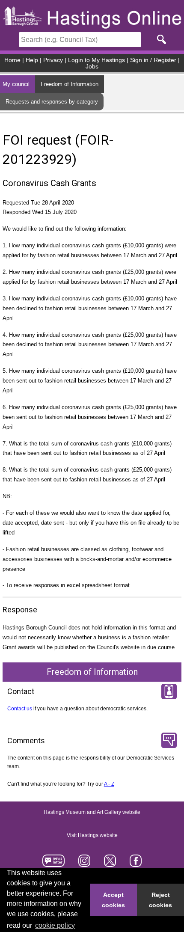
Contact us (19, 709)
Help (32, 60)
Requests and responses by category (52, 101)
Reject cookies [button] (160, 899)
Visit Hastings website (92, 836)
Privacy (53, 60)
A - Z (109, 784)
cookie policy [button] (55, 925)
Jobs (92, 66)
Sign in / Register (153, 60)
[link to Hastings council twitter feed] (110, 863)
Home (12, 60)
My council (16, 84)
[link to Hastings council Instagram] (84, 863)
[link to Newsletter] (53, 863)
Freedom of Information (69, 84)
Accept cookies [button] (113, 899)
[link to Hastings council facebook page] (135, 863)
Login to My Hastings (96, 60)
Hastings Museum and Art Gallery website (92, 813)
